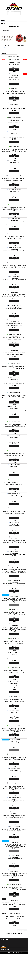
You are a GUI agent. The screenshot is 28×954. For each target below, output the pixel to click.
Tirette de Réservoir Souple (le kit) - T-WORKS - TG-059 (14, 685)
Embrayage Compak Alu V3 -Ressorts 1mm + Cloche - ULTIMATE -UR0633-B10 (14, 439)
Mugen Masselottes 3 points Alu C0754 (14, 164)
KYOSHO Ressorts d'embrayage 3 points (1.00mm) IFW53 (14, 266)
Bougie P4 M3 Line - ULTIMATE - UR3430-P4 (14, 91)
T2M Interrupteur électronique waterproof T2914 (14, 816)
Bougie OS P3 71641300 (14, 62)
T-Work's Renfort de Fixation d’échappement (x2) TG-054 (14, 541)
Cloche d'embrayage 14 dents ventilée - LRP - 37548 (14, 801)
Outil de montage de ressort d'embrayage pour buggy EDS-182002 (14, 425)
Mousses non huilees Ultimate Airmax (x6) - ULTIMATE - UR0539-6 (14, 613)
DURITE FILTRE (7, 50)
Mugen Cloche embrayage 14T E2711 (14, 323)
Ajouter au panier (14, 69)
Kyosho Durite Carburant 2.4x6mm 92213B (14, 352)
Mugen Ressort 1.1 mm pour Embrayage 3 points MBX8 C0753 (14, 208)
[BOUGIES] (7, 38)
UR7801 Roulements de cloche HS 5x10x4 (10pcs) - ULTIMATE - (14, 410)
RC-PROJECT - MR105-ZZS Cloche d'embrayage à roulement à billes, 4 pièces (14, 845)
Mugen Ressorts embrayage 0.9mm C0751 (14, 453)
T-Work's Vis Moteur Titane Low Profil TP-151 (14, 468)
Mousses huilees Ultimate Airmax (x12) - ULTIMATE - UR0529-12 (14, 874)
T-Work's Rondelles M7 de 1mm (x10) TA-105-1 (14, 670)
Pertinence (9, 54)
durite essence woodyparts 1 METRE (14, 120)
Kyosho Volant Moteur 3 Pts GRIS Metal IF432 (14, 279)
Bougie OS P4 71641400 (14, 77)
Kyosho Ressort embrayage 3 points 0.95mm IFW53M (14, 251)
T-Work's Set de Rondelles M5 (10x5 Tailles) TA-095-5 (14, 367)
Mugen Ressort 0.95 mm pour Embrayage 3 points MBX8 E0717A (14, 193)
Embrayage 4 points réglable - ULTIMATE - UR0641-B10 (14, 758)
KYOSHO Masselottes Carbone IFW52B (14, 236)
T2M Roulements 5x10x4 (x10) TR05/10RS (14, 743)
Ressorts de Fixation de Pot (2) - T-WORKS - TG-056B (14, 903)
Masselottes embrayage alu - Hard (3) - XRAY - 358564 (14, 497)
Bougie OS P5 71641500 (14, 525)
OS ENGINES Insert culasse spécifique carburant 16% (14, 570)
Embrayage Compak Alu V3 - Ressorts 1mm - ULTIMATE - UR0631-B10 (14, 787)
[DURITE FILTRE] (7, 48)
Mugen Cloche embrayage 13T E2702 (14, 308)
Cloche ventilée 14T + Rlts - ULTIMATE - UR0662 (14, 511)
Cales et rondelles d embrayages (14, 858)
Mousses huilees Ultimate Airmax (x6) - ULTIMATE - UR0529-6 (14, 772)
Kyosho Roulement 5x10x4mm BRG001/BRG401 (14, 337)
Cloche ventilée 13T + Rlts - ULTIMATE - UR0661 (14, 106)
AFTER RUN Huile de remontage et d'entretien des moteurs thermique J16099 (14, 599)
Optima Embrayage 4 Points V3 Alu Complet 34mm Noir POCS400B (14, 135)
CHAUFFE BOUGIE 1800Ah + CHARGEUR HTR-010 (14, 583)
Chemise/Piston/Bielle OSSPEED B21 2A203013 (14, 699)
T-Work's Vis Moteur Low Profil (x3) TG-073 (14, 641)
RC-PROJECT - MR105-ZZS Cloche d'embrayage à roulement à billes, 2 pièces (14, 830)
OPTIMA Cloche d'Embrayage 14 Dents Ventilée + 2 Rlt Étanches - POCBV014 (14, 714)
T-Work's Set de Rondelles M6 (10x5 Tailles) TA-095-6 (14, 381)
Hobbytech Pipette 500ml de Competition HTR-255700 (14, 555)
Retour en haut (22, 930)
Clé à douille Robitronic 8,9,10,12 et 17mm (14, 482)
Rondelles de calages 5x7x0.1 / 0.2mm (14, 916)
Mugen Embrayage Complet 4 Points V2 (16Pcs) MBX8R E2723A (14, 888)
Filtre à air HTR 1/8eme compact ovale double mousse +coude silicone (14, 628)
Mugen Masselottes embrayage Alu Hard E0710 (14, 178)
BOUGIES (7, 45)
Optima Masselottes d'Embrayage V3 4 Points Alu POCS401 (14, 150)
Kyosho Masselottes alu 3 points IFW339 (14, 222)
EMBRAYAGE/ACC (21, 45)
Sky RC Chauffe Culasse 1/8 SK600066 (14, 656)
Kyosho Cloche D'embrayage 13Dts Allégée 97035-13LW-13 (14, 295)
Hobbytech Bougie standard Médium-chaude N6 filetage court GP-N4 (14, 396)
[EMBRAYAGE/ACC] (21, 38)
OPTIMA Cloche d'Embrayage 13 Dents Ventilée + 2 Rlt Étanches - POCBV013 (14, 729)
